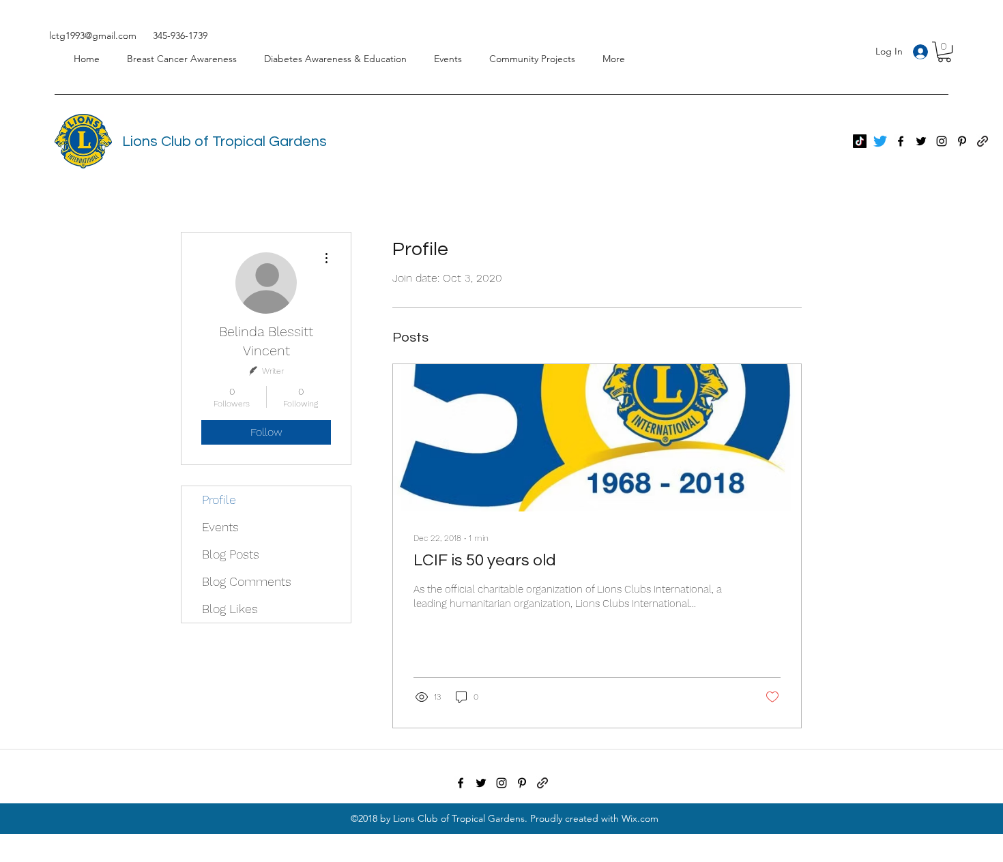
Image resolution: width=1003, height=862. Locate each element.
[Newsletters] (542, 783)
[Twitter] (880, 141)
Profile (219, 499)
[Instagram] (941, 141)
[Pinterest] (962, 141)
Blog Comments (246, 581)
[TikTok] (860, 141)
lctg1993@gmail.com (92, 35)
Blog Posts (230, 554)
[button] (944, 52)
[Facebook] (900, 141)
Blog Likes (230, 608)
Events (220, 527)
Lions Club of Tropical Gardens (224, 141)
